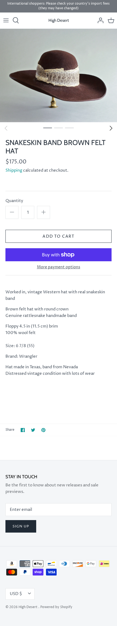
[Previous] (6, 128)
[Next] (111, 128)
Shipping (13, 170)
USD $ (16, 594)
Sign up (21, 526)
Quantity (14, 201)
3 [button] (69, 128)
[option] (58, 75)
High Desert (28, 607)
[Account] (99, 20)
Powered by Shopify (56, 607)
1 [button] (47, 128)
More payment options (58, 267)
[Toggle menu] (6, 20)
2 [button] (58, 128)
